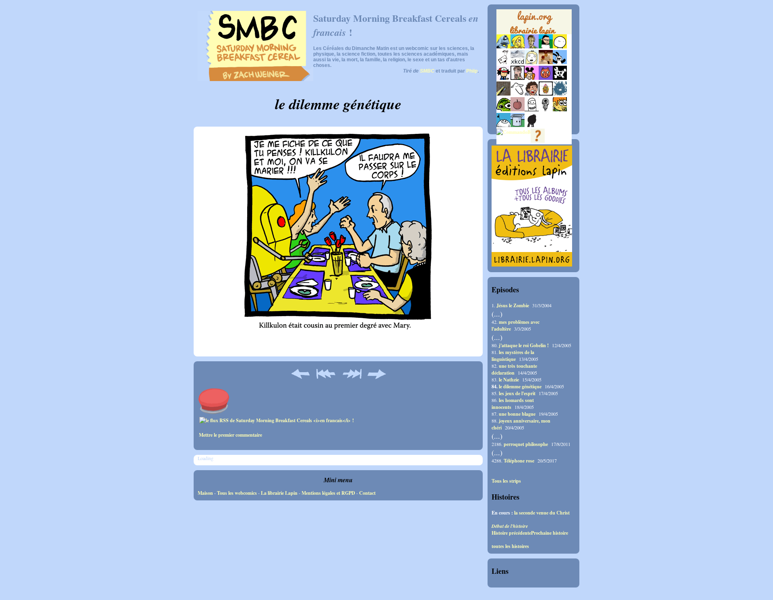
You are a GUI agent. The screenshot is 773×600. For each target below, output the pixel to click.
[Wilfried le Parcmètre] (546, 109)
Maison (205, 493)
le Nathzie (509, 379)
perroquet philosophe (526, 444)
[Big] (546, 62)
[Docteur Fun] (532, 78)
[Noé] (503, 93)
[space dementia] (560, 78)
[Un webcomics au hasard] (538, 141)
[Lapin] (503, 46)
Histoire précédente (511, 532)
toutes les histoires (510, 546)
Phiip (471, 71)
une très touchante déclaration (514, 369)
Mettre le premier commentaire (230, 434)
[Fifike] (503, 62)
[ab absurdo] (560, 46)
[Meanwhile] (560, 93)
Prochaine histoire (549, 532)
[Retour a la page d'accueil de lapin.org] (534, 24)
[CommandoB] (513, 132)
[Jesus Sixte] (518, 78)
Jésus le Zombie (512, 305)
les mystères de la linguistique (513, 355)
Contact (367, 493)
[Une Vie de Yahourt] (518, 125)
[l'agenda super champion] (503, 125)
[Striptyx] (532, 93)
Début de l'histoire (510, 526)
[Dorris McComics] (546, 78)
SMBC (427, 71)
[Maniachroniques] (560, 109)
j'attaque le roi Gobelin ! (524, 345)
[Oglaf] (518, 46)
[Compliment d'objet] (518, 109)
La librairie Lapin (279, 493)
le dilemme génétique (520, 386)
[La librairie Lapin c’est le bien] (532, 264)
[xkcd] (518, 62)
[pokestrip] (503, 78)
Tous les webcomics (237, 493)
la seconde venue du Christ (542, 512)
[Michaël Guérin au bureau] (532, 125)
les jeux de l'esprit (517, 393)
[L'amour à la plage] (546, 93)
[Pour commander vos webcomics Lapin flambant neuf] (534, 33)
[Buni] (560, 62)
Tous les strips (506, 481)
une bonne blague (517, 413)
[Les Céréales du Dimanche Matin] (532, 46)
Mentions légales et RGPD (328, 493)
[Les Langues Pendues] (503, 109)
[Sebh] (546, 46)
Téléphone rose (519, 460)
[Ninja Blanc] (532, 109)
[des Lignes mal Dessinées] (532, 62)
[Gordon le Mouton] (518, 93)
